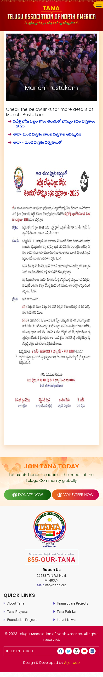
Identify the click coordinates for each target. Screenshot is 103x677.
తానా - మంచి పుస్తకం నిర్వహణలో (37, 142)
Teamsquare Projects (72, 603)
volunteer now (78, 494)
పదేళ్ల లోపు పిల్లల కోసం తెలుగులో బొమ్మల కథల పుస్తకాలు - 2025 (54, 124)
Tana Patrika (66, 611)
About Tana (15, 603)
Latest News (66, 620)
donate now (30, 494)
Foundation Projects (22, 620)
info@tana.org (51, 585)
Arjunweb (72, 662)
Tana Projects (17, 611)
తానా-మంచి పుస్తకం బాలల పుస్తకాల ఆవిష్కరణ (47, 134)
